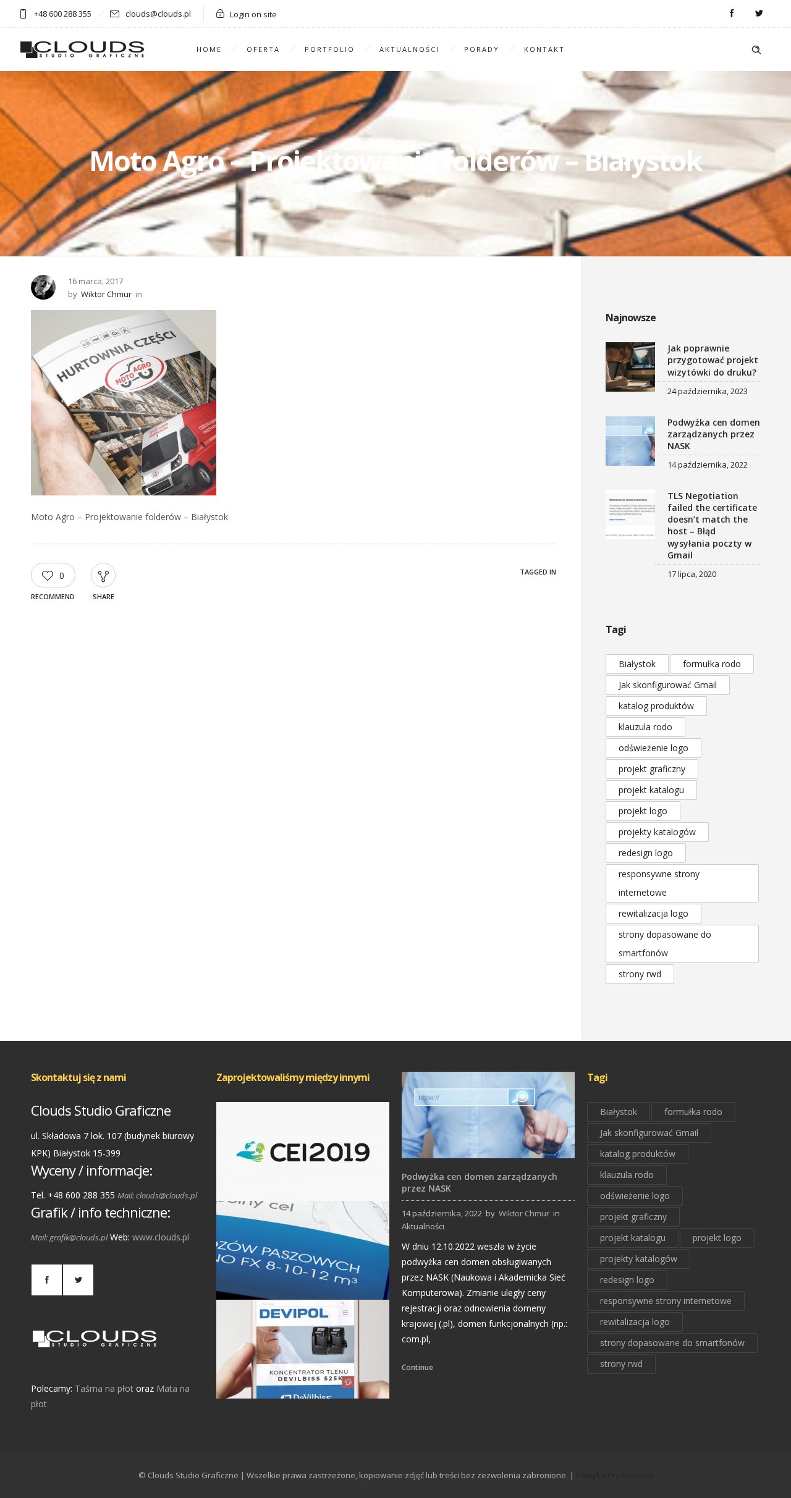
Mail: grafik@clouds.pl (69, 1237)
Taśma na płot (104, 1388)
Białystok (637, 664)
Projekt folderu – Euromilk (303, 1282)
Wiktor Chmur (106, 294)
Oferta (263, 49)
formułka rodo (712, 664)
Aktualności (409, 49)
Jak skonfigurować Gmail (668, 685)
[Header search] (756, 50)
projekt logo (643, 811)
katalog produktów (656, 706)
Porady (481, 49)
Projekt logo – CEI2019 (303, 1183)
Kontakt (544, 49)
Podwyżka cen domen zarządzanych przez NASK (713, 434)
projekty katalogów (657, 832)
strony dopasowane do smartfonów (665, 943)
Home (209, 49)
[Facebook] (731, 13)
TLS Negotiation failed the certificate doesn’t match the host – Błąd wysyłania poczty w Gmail (712, 525)
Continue (417, 1367)
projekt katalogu (651, 790)
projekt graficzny (652, 769)
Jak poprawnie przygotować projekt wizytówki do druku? (712, 359)
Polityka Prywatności (614, 1475)
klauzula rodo (645, 727)
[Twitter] (758, 13)
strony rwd (640, 974)
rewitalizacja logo (653, 913)
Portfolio (330, 49)
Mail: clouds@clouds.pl (157, 1195)
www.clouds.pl (160, 1237)
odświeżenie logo (653, 748)
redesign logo (646, 853)
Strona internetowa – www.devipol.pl (303, 1381)
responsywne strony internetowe (659, 883)
